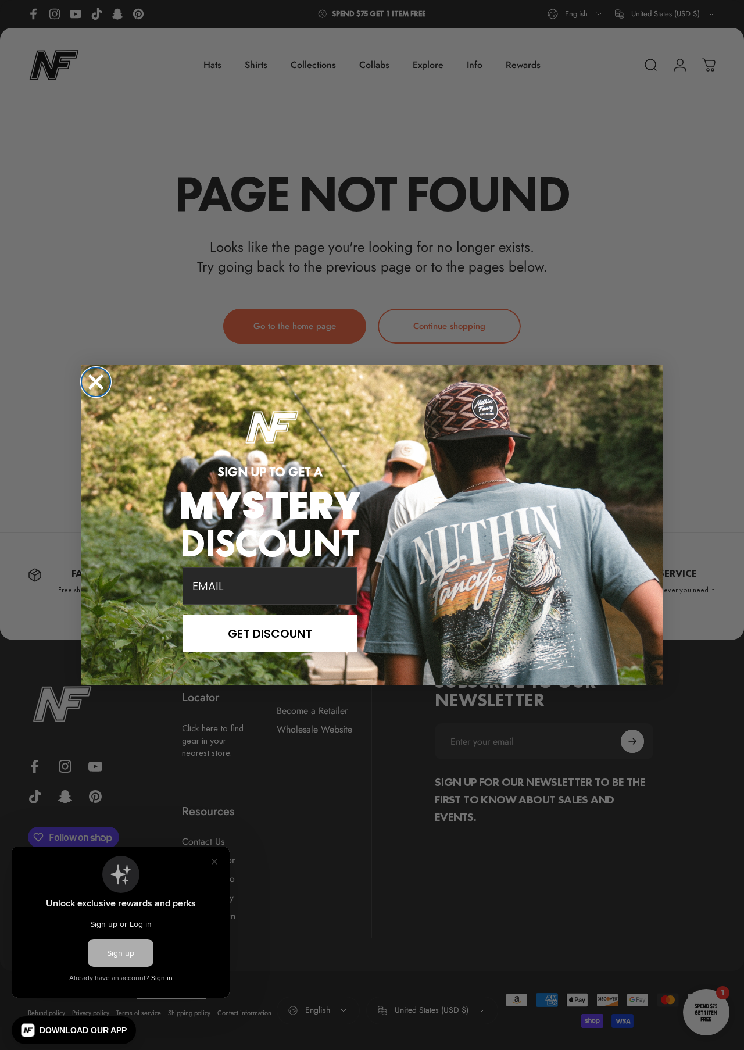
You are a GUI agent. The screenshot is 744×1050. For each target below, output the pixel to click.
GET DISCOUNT (270, 634)
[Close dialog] (95, 382)
